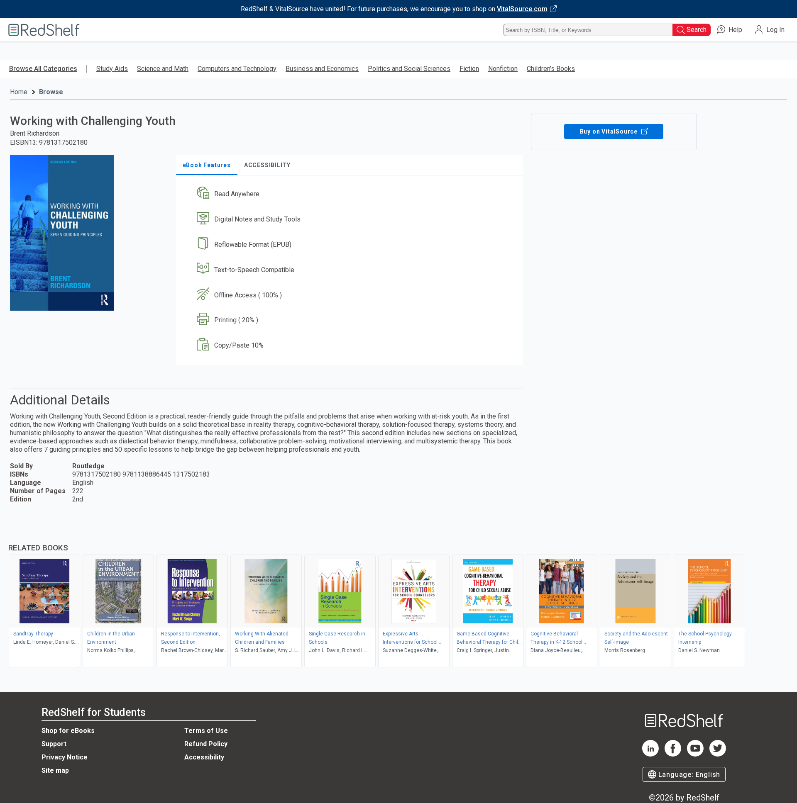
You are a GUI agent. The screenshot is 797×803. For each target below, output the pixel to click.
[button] (351, 194)
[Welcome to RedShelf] (44, 30)
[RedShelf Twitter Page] (717, 754)
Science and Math (162, 69)
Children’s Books (551, 69)
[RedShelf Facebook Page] (673, 754)
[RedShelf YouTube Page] (695, 754)
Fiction (469, 69)
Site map (55, 770)
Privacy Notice (65, 757)
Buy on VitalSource (609, 131)
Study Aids (112, 69)
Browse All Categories (43, 69)
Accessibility (204, 757)
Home (18, 92)
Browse (51, 92)
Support (54, 744)
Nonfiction (503, 69)
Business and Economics (322, 69)
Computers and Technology (237, 69)
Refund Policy (205, 744)
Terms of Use (206, 731)
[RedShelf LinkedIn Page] (650, 754)
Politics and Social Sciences (409, 69)
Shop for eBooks (68, 731)
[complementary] (398, 595)
